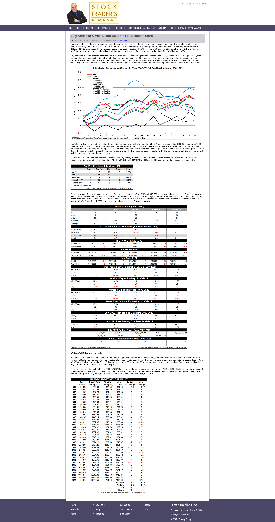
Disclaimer (125, 513)
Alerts (95, 28)
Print (125, 40)
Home (71, 28)
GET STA (128, 28)
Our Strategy (142, 28)
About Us (100, 513)
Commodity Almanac (189, 28)
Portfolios (82, 28)
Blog (119, 28)
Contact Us (125, 504)
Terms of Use (126, 509)
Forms (148, 509)
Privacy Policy (185, 519)
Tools (172, 28)
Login (185, 4)
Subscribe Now (198, 4)
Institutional (159, 28)
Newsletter (107, 28)
